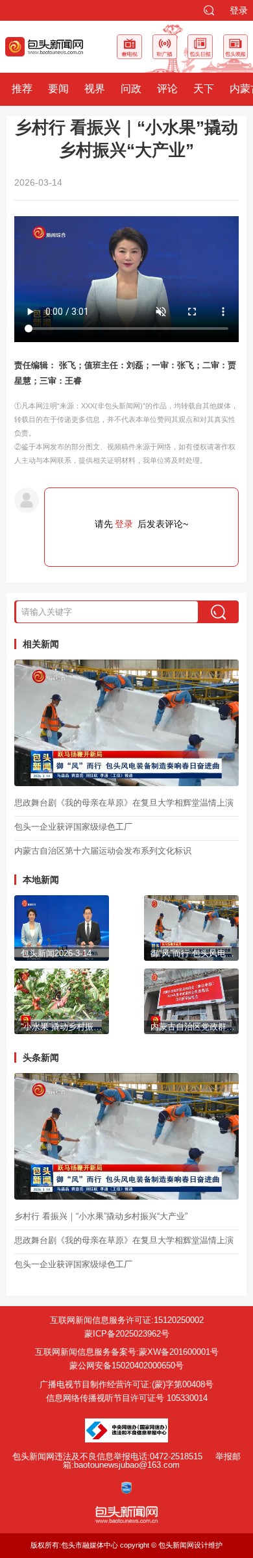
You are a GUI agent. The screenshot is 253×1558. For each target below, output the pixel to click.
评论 (167, 88)
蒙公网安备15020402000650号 (126, 1365)
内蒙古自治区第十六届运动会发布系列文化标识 (102, 851)
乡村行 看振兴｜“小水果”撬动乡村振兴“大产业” (100, 1216)
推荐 (22, 88)
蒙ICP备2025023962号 (126, 1334)
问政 (131, 88)
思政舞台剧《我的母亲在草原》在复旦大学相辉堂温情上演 (124, 803)
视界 (94, 88)
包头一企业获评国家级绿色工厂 (73, 827)
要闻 (58, 88)
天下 (203, 88)
